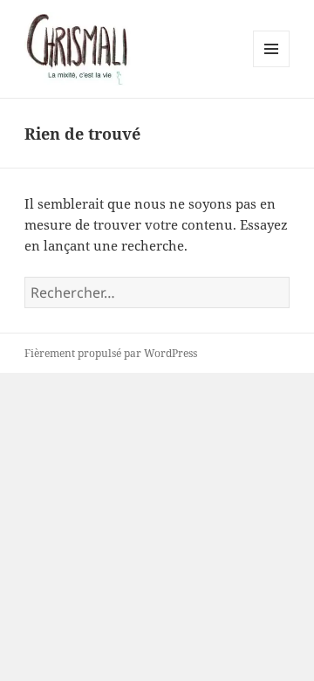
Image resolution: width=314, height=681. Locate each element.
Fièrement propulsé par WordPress (110, 353)
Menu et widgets (272, 66)
